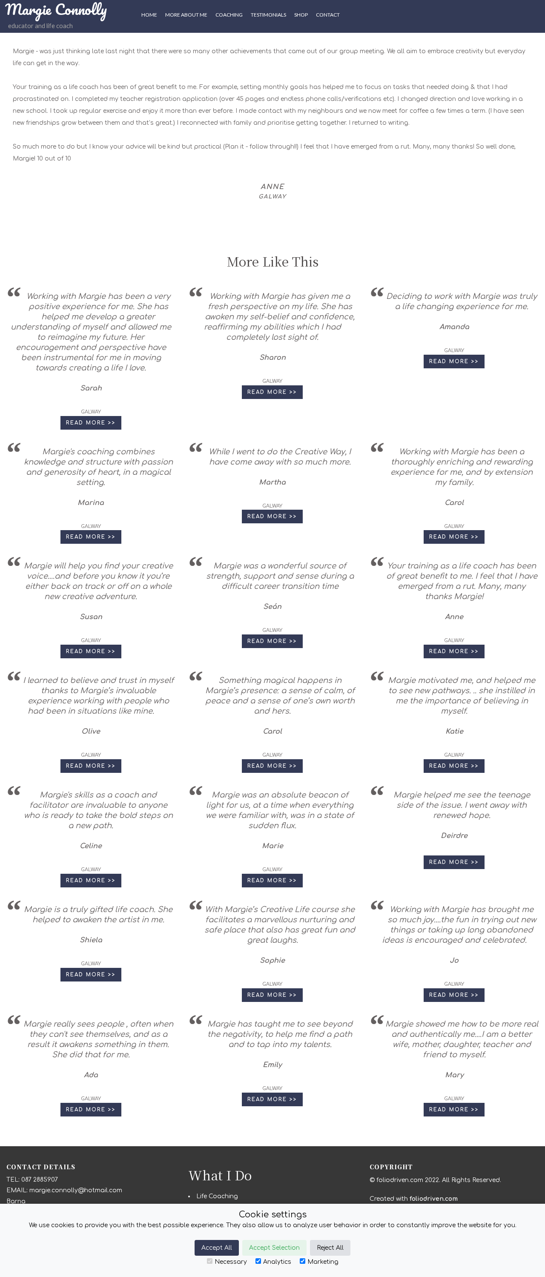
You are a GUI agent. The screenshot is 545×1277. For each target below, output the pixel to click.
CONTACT (328, 14)
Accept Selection (274, 1248)
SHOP (301, 14)
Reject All (330, 1248)
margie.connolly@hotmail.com (75, 1190)
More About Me (186, 14)
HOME (149, 14)
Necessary (231, 1262)
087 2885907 (39, 1180)
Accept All (216, 1248)
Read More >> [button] (91, 423)
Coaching (229, 14)
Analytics (277, 1262)
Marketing (322, 1262)
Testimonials (268, 14)
